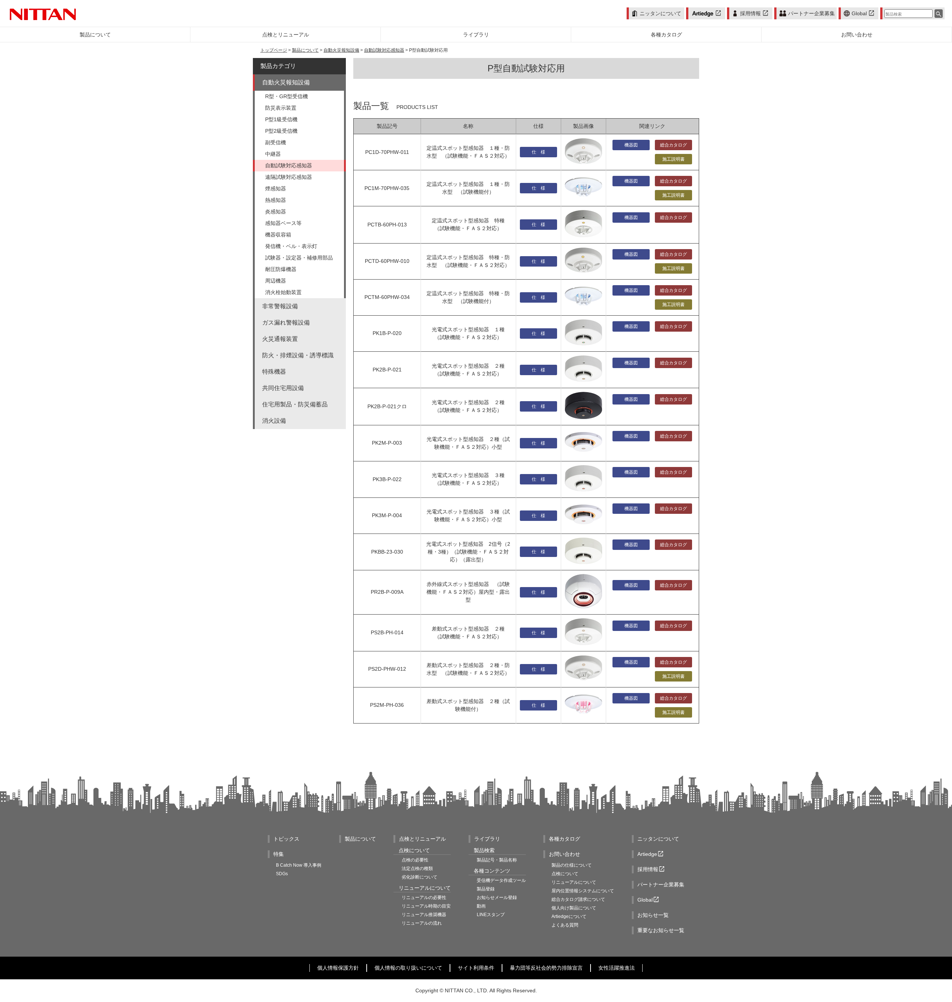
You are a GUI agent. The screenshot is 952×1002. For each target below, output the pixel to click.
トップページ (273, 50)
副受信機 (275, 142)
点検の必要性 (415, 860)
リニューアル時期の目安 (426, 906)
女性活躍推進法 (616, 968)
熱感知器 (275, 200)
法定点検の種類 (417, 868)
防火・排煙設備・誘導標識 (298, 355)
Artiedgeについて (568, 916)
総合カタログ (673, 145)
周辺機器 (275, 281)
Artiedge (651, 854)
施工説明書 (673, 159)
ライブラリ (487, 839)
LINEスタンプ (491, 914)
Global (863, 13)
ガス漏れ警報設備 (286, 322)
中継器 (273, 154)
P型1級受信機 (281, 119)
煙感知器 (275, 188)
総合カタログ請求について (578, 899)
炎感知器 (275, 212)
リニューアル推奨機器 (424, 914)
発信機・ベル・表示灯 (291, 246)
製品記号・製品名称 (497, 860)
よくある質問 (564, 925)
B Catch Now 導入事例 (298, 865)
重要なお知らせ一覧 (660, 930)
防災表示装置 (280, 108)
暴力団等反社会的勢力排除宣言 (546, 968)
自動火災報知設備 (341, 50)
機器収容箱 (278, 235)
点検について (564, 873)
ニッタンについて (660, 13)
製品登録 (486, 889)
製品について (305, 50)
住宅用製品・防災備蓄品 (295, 404)
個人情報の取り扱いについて (408, 968)
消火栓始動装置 (283, 292)
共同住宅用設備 (283, 388)
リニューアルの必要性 (424, 897)
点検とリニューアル (422, 839)
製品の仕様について (571, 865)
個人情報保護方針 (338, 968)
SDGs (282, 873)
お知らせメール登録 (497, 897)
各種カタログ (564, 839)
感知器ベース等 (283, 223)
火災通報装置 (280, 339)
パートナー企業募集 (811, 13)
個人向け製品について (573, 908)
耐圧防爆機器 (280, 269)
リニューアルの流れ (422, 923)
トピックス (286, 839)
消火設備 (274, 421)
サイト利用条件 (476, 968)
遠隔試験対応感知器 (288, 177)
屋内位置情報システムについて (582, 890)
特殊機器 (274, 371)
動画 (481, 906)
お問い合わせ (564, 854)
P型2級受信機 (281, 131)
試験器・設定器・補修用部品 (299, 258)
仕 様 (538, 152)
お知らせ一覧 (653, 915)
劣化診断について (419, 877)
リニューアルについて (573, 882)
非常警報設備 (280, 306)
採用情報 (754, 13)
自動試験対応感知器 (384, 50)
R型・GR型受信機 (286, 96)
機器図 (631, 145)
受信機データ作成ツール (501, 880)
